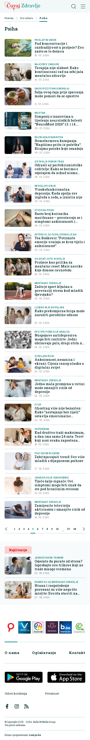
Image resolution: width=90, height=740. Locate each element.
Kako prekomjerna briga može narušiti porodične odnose (60, 313)
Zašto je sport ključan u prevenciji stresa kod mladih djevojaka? (59, 290)
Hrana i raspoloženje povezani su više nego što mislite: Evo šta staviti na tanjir (56, 589)
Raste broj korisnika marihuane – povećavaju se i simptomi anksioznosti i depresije (58, 219)
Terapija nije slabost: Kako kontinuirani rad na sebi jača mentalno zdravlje (59, 72)
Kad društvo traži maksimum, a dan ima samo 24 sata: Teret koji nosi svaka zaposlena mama (59, 438)
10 (57, 529)
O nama (12, 652)
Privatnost (52, 693)
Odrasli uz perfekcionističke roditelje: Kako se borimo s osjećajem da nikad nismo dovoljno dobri (58, 171)
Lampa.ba (35, 735)
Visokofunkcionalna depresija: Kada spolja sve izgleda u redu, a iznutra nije (58, 193)
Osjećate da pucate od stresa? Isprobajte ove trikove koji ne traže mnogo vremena (59, 565)
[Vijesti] (24, 627)
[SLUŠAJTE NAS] (38, 627)
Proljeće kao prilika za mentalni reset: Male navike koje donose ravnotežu (59, 266)
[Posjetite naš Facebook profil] (7, 706)
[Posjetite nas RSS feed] (26, 706)
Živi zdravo (26, 18)
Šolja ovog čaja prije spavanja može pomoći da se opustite (59, 94)
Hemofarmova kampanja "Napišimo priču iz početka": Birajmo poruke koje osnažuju (59, 145)
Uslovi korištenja (16, 693)
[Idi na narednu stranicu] (83, 529)
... (63, 530)
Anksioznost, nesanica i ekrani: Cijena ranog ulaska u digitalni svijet (59, 363)
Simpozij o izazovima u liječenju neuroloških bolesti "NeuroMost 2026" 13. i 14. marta (58, 122)
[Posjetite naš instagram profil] (16, 706)
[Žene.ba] (52, 627)
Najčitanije (18, 550)
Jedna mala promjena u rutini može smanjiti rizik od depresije (60, 388)
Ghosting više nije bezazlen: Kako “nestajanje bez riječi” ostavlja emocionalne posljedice (58, 414)
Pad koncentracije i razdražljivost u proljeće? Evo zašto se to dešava (59, 47)
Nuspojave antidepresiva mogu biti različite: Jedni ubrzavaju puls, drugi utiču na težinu (59, 341)
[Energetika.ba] (79, 627)
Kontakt (77, 652)
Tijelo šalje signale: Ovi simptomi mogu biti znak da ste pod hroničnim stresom (58, 485)
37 (68, 529)
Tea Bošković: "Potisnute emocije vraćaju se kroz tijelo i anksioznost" (60, 242)
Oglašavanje (44, 652)
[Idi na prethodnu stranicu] (6, 529)
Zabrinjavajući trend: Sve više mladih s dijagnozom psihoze (60, 459)
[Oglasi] (11, 627)
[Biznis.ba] (65, 627)
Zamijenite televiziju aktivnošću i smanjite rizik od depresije (60, 509)
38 (74, 529)
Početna (9, 18)
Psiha (43, 18)
